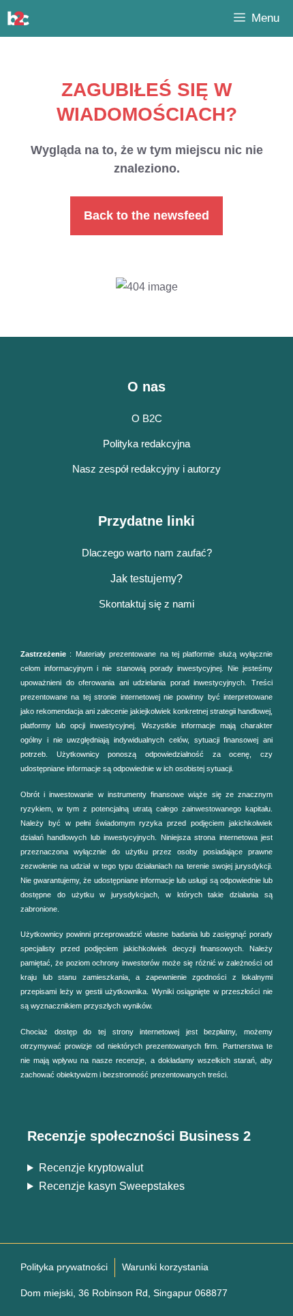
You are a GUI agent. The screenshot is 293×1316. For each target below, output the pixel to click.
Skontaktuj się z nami (146, 604)
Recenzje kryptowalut (91, 1167)
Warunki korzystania (165, 1266)
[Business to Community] (18, 18)
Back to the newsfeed (146, 215)
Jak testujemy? (146, 578)
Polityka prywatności (64, 1266)
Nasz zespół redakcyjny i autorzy (146, 469)
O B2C (147, 418)
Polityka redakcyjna (146, 443)
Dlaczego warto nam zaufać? (147, 552)
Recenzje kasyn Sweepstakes (112, 1186)
